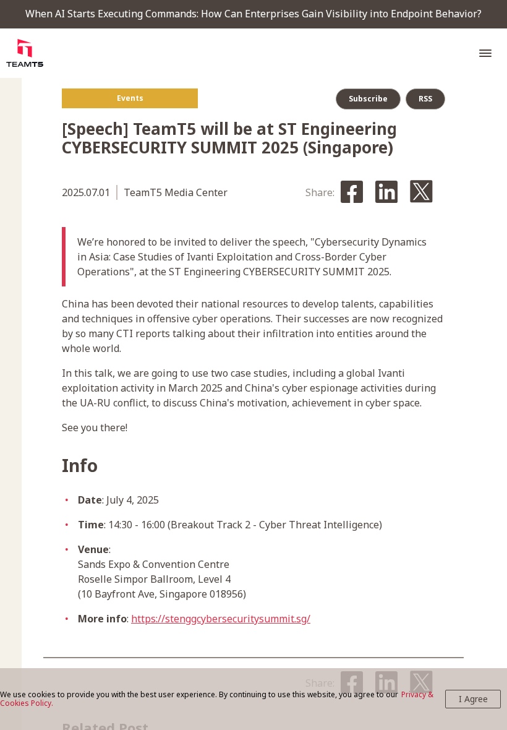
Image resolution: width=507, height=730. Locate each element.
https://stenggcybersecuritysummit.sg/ (220, 618)
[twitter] (421, 192)
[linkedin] (386, 193)
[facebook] (352, 193)
